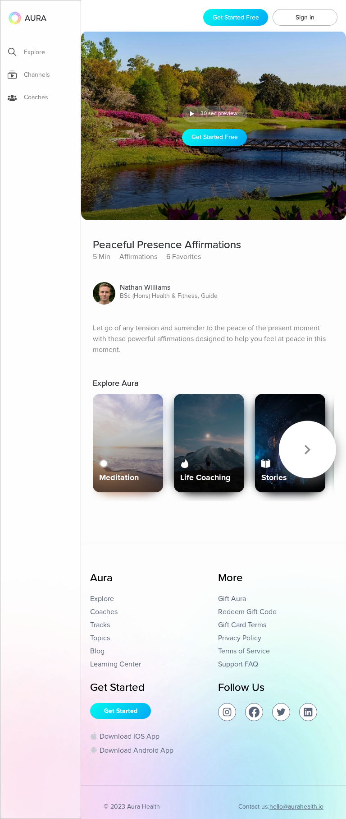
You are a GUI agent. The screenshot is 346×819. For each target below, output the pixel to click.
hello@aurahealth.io (296, 806)
